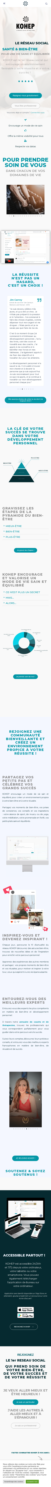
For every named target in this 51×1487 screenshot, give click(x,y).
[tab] (25, 526)
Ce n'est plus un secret (23, 592)
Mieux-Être (14, 526)
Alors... (11, 603)
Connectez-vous (37, 113)
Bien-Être (13, 531)
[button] (25, 95)
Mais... (10, 597)
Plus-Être (13, 536)
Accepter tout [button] (32, 1482)
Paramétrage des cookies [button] (13, 1482)
